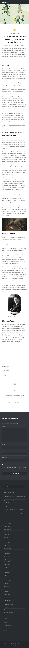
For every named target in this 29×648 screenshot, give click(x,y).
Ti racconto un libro (15, 33)
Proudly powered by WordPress (10, 643)
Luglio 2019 (6, 591)
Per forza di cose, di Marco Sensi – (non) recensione (12, 501)
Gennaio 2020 (7, 575)
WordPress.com (14, 645)
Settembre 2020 (7, 556)
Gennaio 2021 (7, 545)
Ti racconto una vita (8, 612)
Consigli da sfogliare (8, 604)
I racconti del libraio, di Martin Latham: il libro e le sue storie (14, 506)
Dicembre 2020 (7, 548)
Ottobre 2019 (7, 583)
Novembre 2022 (7, 523)
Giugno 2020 (7, 561)
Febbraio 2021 (7, 542)
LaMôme (4, 2)
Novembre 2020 (7, 550)
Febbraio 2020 (7, 572)
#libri (14, 384)
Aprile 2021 (6, 537)
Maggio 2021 (7, 534)
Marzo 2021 (6, 540)
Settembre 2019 (7, 586)
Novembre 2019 (7, 580)
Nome (4, 444)
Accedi (5, 622)
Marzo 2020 (6, 570)
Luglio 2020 (6, 559)
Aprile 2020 (6, 567)
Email (4, 451)
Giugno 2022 (7, 526)
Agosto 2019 (7, 588)
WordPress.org (7, 630)
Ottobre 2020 (7, 553)
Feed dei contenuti (8, 625)
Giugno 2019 (7, 594)
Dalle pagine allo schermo (9, 607)
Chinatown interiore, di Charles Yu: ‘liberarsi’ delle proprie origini (13, 510)
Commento (5, 426)
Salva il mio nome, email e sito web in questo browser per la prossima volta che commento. (14, 467)
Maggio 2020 (7, 564)
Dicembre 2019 (7, 578)
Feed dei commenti (8, 628)
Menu (25, 2)
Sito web (4, 457)
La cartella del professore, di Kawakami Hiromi (14, 513)
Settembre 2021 (7, 529)
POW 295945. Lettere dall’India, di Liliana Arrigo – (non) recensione (14, 497)
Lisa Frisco (12, 45)
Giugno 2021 (7, 531)
